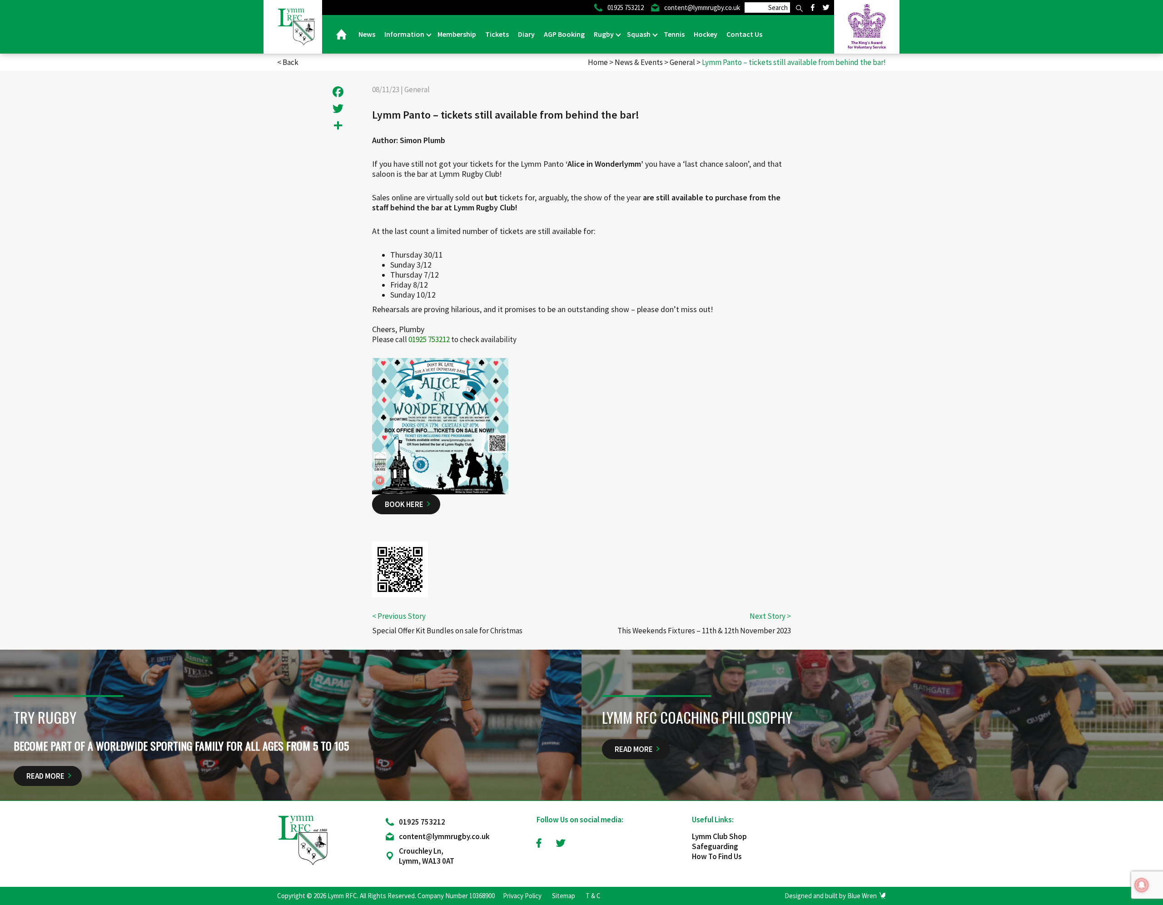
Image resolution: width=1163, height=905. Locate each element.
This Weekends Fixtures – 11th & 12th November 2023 (704, 631)
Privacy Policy (522, 895)
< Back (287, 62)
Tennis (674, 34)
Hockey (705, 34)
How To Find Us (717, 856)
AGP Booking (564, 34)
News (366, 34)
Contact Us (744, 34)
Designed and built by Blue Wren (831, 895)
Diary (526, 34)
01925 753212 (422, 822)
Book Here (404, 504)
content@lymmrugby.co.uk (444, 836)
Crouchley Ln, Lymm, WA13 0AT (426, 856)
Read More (45, 776)
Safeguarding (715, 846)
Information (405, 34)
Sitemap (563, 895)
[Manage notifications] (1141, 885)
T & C (593, 895)
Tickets (497, 34)
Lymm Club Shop (719, 836)
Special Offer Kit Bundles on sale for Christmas (447, 631)
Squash (639, 34)
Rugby (604, 34)
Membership (456, 34)
